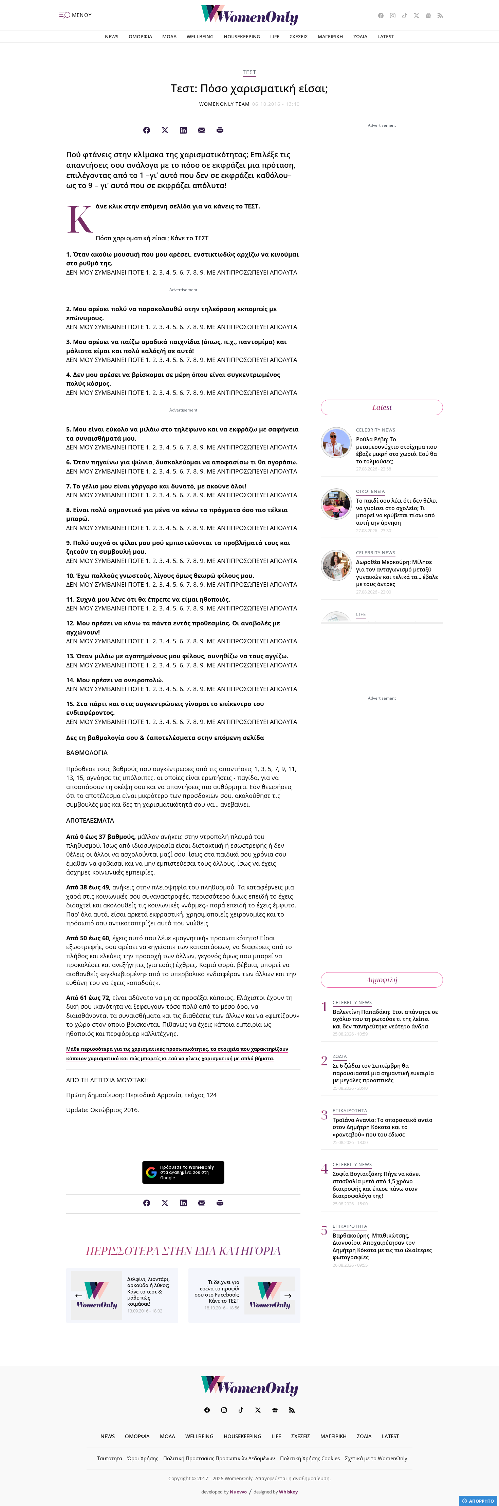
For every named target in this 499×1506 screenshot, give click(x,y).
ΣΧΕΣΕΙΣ (299, 36)
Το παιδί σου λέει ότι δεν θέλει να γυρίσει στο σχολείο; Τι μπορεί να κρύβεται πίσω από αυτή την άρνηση (396, 511)
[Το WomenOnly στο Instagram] (390, 16)
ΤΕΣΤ (249, 72)
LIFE (274, 36)
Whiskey (288, 1492)
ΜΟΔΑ (169, 36)
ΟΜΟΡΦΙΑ (140, 36)
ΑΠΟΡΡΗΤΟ (481, 1501)
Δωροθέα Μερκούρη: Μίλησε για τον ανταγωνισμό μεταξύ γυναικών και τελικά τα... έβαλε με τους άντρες (397, 573)
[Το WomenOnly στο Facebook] (378, 16)
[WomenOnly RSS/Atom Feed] (437, 16)
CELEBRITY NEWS (375, 430)
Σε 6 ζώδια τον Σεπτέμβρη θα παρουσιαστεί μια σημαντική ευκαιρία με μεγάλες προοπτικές (383, 1073)
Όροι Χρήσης (142, 1458)
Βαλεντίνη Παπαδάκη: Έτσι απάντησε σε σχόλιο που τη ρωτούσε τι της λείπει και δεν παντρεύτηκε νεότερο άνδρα (385, 1019)
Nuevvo (238, 1492)
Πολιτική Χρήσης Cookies (310, 1458)
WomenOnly (249, 1386)
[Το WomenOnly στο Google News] (426, 16)
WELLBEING (200, 36)
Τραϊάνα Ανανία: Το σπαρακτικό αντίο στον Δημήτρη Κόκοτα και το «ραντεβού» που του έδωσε (382, 1128)
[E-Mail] (201, 130)
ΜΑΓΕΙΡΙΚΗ (330, 36)
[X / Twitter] (164, 130)
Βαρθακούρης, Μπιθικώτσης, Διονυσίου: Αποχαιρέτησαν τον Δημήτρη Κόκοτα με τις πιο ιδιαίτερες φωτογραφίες (382, 1246)
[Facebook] (146, 130)
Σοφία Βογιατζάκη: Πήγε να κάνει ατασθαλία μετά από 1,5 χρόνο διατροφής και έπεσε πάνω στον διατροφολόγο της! (376, 1185)
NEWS (111, 36)
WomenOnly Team (224, 104)
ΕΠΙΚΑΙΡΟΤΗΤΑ (350, 1111)
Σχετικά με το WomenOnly (376, 1458)
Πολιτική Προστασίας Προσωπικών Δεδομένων (219, 1458)
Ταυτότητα (109, 1458)
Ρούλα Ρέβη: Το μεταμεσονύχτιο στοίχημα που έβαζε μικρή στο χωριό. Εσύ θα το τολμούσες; (396, 450)
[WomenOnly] (249, 15)
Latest (382, 407)
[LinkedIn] (183, 130)
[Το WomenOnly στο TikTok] (402, 16)
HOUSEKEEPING (242, 36)
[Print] (219, 130)
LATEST (385, 36)
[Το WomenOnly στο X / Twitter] (414, 16)
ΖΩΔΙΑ (360, 36)
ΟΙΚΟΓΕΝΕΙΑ (370, 491)
